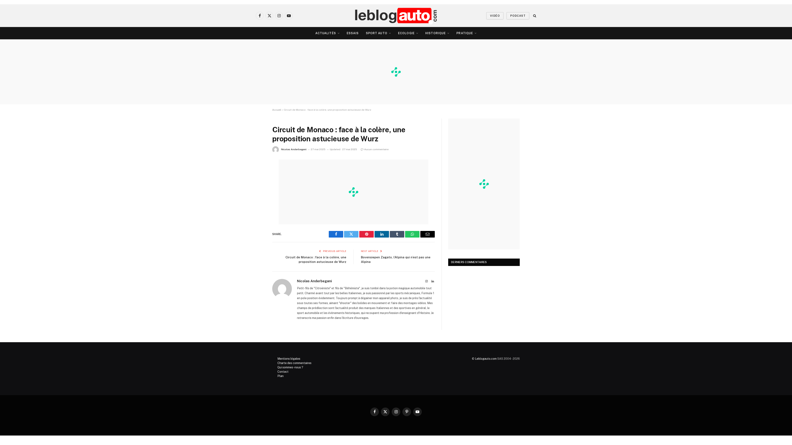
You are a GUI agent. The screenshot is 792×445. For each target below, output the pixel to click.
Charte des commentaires (294, 363)
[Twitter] (258, 184)
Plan (280, 376)
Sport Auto (376, 33)
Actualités (325, 33)
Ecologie (406, 33)
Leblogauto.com (486, 358)
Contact (283, 371)
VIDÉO (495, 15)
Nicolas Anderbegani (293, 149)
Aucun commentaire (376, 149)
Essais (353, 33)
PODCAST (518, 15)
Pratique (464, 33)
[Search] (534, 15)
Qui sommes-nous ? (290, 367)
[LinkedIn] (258, 194)
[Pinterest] (258, 205)
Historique (435, 33)
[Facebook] (258, 173)
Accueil (276, 109)
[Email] (258, 215)
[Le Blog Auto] (396, 15)
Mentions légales (288, 358)
